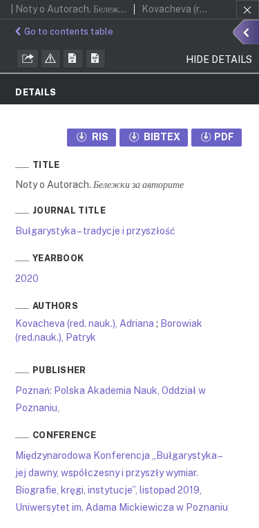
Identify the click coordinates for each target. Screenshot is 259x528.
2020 (27, 278)
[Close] (247, 9)
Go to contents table (69, 31)
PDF (224, 136)
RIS (99, 136)
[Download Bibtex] (96, 59)
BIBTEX (161, 136)
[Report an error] (51, 59)
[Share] (27, 58)
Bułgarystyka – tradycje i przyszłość (95, 230)
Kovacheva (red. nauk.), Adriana (84, 323)
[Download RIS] (73, 59)
